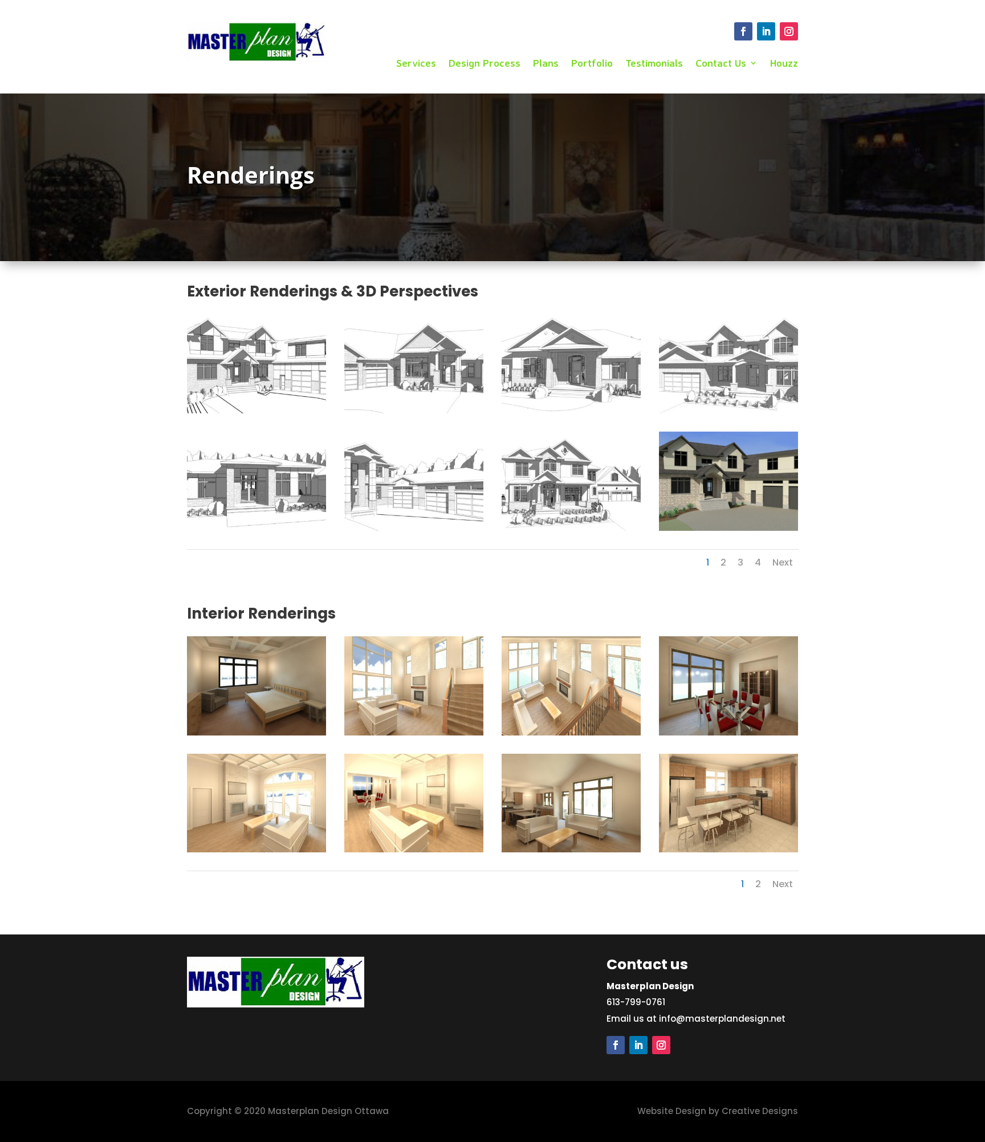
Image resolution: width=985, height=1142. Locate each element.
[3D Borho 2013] (571, 410)
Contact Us (720, 64)
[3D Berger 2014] (413, 410)
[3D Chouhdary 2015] (256, 528)
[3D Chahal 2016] (728, 410)
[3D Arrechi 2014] (256, 410)
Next (782, 562)
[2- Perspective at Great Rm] (571, 849)
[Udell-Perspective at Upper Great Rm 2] (571, 732)
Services (416, 64)
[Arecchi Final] (728, 528)
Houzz (784, 64)
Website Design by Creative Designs (717, 1111)
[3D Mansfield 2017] (571, 528)
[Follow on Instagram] (789, 31)
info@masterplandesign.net (722, 1019)
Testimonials (654, 64)
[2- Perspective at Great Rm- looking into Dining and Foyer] (413, 849)
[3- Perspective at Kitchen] (728, 849)
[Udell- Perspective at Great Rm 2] (413, 732)
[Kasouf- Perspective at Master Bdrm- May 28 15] (256, 732)
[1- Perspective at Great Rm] (256, 849)
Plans (546, 64)
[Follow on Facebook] (743, 31)
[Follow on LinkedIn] (766, 31)
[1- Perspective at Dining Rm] (728, 732)
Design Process (484, 64)
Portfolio (592, 64)
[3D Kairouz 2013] (413, 528)
